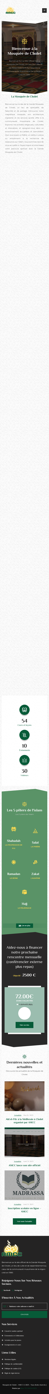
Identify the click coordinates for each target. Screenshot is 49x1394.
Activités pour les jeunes (13, 1340)
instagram (18, 1290)
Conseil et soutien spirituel (14, 1331)
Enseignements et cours (13, 1345)
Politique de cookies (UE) (13, 1368)
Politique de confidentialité (13, 1364)
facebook (7, 1290)
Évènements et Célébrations (14, 1335)
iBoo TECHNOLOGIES (29, 1388)
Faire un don (24, 1025)
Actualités (17, 1115)
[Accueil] (10, 10)
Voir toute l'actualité (24, 1221)
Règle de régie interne (12, 1373)
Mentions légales (10, 1359)
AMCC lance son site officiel (24, 1165)
